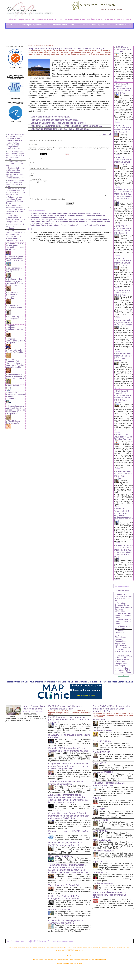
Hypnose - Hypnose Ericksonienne (66, 232)
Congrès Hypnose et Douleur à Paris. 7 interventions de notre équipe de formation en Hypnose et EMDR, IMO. (68, 815)
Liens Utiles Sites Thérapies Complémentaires (44, 959)
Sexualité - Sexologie (65, 240)
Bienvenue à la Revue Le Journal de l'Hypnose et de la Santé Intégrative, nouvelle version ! (15, 192)
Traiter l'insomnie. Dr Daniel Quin (64, 885)
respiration (90, 148)
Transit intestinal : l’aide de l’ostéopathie (14, 351)
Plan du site (58, 950)
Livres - (65, 25)
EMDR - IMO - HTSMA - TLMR (40, 232)
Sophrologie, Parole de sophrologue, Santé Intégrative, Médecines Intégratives (62, 225)
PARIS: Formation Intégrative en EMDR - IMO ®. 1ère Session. (123, 322)
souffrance (41, 149)
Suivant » (106, 134)
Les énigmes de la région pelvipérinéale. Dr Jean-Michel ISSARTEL (15, 376)
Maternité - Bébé (65, 236)
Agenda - (101, 25)
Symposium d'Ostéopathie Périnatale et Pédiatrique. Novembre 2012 (15, 396)
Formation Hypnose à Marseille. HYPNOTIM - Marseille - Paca (15, 103)
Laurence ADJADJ (101, 872)
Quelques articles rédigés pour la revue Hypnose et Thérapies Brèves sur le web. (14, 282)
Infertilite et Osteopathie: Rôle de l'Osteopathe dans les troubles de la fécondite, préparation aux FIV (15, 363)
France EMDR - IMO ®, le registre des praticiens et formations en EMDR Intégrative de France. (111, 708)
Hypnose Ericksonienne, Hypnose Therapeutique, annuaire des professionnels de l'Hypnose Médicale (122, 641)
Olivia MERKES (100, 820)
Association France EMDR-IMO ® (15, 46)
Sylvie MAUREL (100, 831)
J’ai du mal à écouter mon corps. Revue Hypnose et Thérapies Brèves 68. (66, 126)
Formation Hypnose (18, 941)
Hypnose (32, 941)
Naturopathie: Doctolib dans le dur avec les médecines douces (61, 129)
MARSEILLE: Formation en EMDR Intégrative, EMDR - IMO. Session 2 (123, 160)
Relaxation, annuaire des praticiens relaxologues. (54, 120)
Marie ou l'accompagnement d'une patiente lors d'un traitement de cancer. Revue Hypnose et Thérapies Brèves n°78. (15, 235)
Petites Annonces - (83, 25)
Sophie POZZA (100, 861)
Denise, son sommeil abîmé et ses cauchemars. (15, 226)
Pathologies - (27, 25)
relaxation (82, 148)
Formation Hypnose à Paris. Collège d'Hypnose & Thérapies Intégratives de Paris (15, 77)
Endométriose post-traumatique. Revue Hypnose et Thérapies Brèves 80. (14, 200)
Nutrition (58, 238)
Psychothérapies (38, 240)
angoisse (36, 148)
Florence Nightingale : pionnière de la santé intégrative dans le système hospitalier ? (15, 137)
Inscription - (120, 25)
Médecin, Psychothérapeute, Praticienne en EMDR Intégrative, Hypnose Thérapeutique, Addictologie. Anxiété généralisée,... (116, 767)
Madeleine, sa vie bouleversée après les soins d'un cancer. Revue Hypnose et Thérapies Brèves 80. (15, 209)
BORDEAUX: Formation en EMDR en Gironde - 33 (123, 49)
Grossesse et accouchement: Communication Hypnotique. (12, 295)
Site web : (33, 174)
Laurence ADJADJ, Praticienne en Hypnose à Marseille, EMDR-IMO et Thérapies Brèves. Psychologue (123, 661)
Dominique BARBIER (103, 883)
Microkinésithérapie (96, 236)
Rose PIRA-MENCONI (103, 851)
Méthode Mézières (80, 236)
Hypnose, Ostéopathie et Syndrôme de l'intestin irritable (14, 329)
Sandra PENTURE (101, 752)
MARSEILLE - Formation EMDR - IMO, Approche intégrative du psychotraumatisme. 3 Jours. (123, 514)
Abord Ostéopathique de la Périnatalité (15, 422)
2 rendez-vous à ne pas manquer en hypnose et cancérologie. (65, 782)
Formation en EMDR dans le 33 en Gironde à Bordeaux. (123, 436)
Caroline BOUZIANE (102, 730)
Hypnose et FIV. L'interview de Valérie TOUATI (14, 307)
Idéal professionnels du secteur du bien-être (33, 707)
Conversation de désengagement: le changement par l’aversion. (65, 921)
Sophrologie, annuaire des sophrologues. (50, 117)
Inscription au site (75, 950)
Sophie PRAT (99, 809)
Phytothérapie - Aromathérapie (96, 238)
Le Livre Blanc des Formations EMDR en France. (123, 615)
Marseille (69, 955)
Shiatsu (78, 240)
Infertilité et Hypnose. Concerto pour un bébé (15, 317)
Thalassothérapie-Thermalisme (70, 242)
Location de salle (28, 711)
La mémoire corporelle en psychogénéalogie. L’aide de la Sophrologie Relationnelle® (65, 219)
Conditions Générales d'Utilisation (97, 959)
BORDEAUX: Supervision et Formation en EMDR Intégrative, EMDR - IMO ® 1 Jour (123, 88)
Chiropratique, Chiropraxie (94, 234)
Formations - (57, 25)
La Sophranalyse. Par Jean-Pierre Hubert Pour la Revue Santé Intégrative (60, 213)
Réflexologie (51, 240)
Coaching (87, 242)
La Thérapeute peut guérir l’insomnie (123, 627)
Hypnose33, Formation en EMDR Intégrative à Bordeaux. (109, 784)
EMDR (8, 941)
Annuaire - (17, 25)
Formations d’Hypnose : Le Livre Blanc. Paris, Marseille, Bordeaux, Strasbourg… (123, 607)
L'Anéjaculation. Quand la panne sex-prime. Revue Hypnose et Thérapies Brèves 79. (15, 219)
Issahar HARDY (100, 719)
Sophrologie (50, 45)
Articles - (47, 25)
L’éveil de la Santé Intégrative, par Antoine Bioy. (14, 163)
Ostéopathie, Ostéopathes (73, 238)
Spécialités (39, 45)
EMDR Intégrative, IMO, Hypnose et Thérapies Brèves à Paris (65, 707)
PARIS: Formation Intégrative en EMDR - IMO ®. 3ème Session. (123, 474)
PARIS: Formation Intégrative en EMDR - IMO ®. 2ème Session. (123, 356)
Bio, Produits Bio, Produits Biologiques (68, 234)
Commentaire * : (35, 179)
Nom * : (32, 163)
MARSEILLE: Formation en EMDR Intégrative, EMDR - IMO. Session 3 (123, 229)
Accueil (30, 45)
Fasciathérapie (40, 236)
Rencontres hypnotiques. (60, 856)
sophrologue (32, 149)
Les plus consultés (122, 590)
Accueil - (9, 25)
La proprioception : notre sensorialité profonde (14, 270)
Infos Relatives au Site (123, 675)
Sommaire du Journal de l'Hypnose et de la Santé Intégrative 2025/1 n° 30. (15, 183)
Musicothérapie (36, 238)
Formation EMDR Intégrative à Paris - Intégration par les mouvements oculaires (68, 749)
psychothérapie (73, 148)
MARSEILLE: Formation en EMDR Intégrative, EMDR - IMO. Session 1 (123, 128)
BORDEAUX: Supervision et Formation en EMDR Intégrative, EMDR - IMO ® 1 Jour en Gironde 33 (123, 396)
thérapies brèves (67, 941)
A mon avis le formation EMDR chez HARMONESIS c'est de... (123, 597)
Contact (128, 25)
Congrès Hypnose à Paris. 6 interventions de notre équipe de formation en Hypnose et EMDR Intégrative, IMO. (68, 766)
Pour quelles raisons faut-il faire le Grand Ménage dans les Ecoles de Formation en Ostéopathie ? (15, 410)
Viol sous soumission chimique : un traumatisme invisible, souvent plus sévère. (109, 895)
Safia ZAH (97, 798)
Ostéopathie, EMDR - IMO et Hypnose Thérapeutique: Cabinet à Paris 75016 (15, 246)
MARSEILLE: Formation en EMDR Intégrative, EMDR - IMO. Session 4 (123, 261)
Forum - (72, 25)
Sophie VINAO (100, 763)
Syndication (67, 950)
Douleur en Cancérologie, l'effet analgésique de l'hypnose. (58, 123)
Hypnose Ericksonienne (49, 941)
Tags (82, 950)
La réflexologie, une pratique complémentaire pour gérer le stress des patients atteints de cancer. (15, 155)
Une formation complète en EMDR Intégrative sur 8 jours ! (123, 670)
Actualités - (110, 25)
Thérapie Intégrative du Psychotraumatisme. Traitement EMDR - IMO (15, 259)
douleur (42, 148)
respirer (97, 148)
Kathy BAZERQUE (102, 840)
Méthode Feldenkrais (119, 632)
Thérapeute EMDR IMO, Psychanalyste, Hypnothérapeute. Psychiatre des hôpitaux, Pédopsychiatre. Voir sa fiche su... (116, 887)
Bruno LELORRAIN (102, 741)
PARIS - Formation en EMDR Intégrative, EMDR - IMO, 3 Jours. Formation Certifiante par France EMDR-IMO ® (123, 195)
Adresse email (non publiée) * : (40, 168)
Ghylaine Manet (51, 148)
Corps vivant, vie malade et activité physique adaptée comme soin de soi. (13, 146)
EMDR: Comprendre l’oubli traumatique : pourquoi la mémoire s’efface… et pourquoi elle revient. (69, 719)
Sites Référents (14, 386)
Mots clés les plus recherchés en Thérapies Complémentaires (72, 959)
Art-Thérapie (47, 234)
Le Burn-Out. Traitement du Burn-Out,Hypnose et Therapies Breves (64, 897)
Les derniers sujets (122, 586)
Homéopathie (52, 236)
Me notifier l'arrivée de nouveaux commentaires (48, 199)
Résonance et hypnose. (59, 909)
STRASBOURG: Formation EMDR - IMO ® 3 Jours (122, 292)
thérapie (49, 149)
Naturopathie (49, 238)
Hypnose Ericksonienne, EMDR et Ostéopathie (15, 341)
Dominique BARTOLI (103, 772)
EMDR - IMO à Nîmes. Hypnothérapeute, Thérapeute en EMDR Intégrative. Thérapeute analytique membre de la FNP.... (116, 835)
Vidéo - (94, 25)
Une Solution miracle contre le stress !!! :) (123, 651)
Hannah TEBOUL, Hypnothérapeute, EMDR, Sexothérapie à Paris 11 (66, 843)
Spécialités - (38, 25)
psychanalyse (62, 148)
